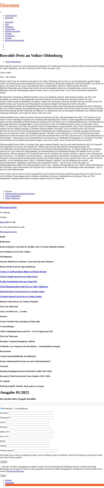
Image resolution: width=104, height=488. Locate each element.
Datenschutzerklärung (15, 471)
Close (3, 476)
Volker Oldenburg (12, 198)
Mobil (2, 441)
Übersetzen (9, 5)
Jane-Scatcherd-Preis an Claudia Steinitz (22, 291)
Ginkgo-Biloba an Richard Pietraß (23, 272)
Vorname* (4, 413)
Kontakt (8, 38)
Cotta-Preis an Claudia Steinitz (21, 296)
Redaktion (9, 27)
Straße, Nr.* (5, 432)
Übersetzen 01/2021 (8, 207)
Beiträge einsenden (12, 31)
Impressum (9, 482)
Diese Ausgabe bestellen (8, 232)
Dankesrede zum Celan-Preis (18, 281)
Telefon (3, 446)
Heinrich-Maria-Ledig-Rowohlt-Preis (20, 194)
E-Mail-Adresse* (7, 450)
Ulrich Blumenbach (13, 62)
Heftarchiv (9, 18)
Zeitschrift (9, 22)
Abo (7, 24)
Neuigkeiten (10, 36)
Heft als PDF (4, 222)
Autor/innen (10, 29)
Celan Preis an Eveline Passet (19, 277)
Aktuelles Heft (11, 15)
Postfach (3, 427)
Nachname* (5, 418)
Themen (8, 33)
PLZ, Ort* (4, 436)
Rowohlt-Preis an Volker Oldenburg (24, 287)
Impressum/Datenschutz (14, 40)
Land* (2, 422)
